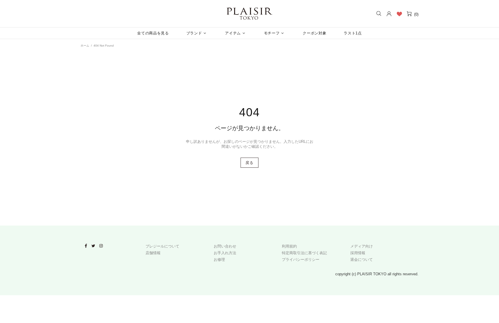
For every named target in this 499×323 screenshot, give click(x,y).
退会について (361, 259)
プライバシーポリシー (300, 259)
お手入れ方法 (225, 253)
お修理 (219, 259)
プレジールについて (162, 246)
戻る (249, 162)
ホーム (85, 45)
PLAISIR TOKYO (249, 14)
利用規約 (289, 246)
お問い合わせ (225, 246)
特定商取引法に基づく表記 (304, 253)
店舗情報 (153, 253)
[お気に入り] (399, 13)
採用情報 (357, 253)
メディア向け (361, 246)
